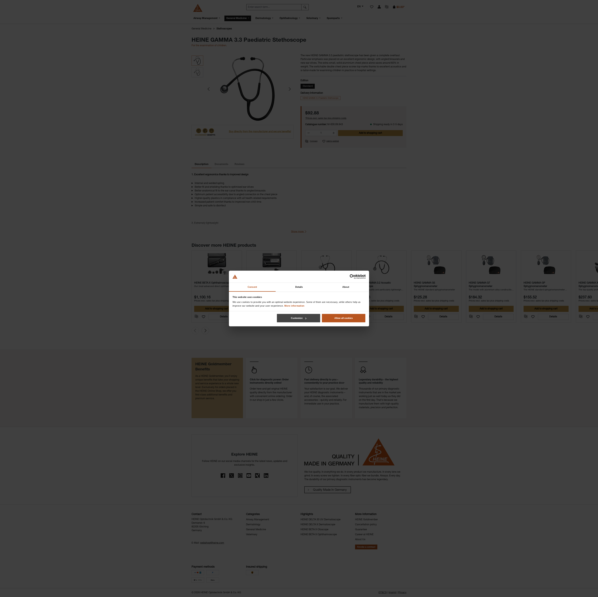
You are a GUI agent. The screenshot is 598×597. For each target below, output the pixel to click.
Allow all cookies (343, 318)
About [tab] (345, 287)
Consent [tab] (252, 287)
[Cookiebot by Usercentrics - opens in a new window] (352, 276)
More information (294, 305)
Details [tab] (299, 287)
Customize (297, 318)
